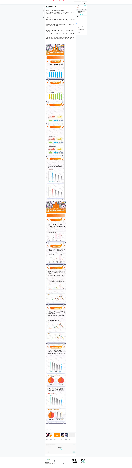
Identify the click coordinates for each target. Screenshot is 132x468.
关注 (84, 5)
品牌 (53, 0)
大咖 (59, 0)
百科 (63, 0)
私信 (85, 5)
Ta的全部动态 (81, 14)
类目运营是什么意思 (79, 12)
